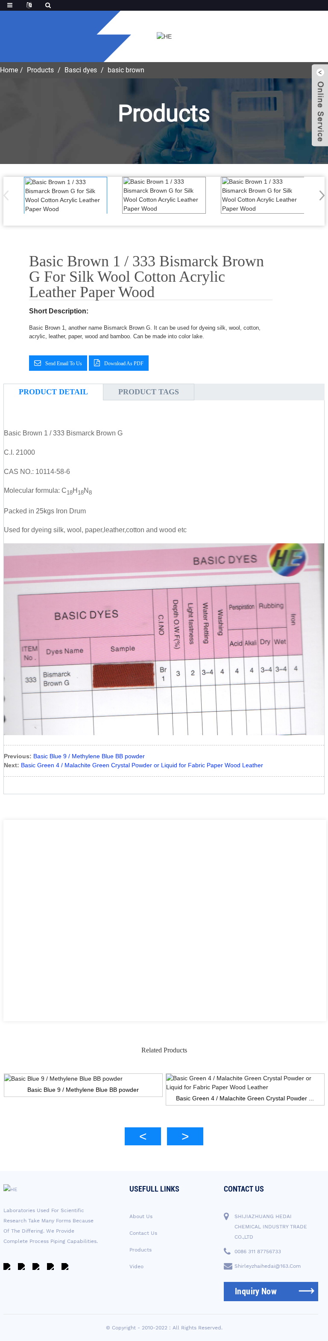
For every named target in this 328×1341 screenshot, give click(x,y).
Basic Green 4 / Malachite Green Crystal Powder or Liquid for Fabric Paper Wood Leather (142, 765)
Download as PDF (124, 364)
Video (136, 1266)
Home (9, 70)
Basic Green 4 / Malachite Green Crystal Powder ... (245, 1098)
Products (40, 70)
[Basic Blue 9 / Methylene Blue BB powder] (83, 1078)
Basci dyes (80, 70)
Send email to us (63, 364)
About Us (140, 1216)
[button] (319, 195)
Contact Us (143, 1233)
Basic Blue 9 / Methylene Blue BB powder (89, 756)
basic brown (126, 70)
